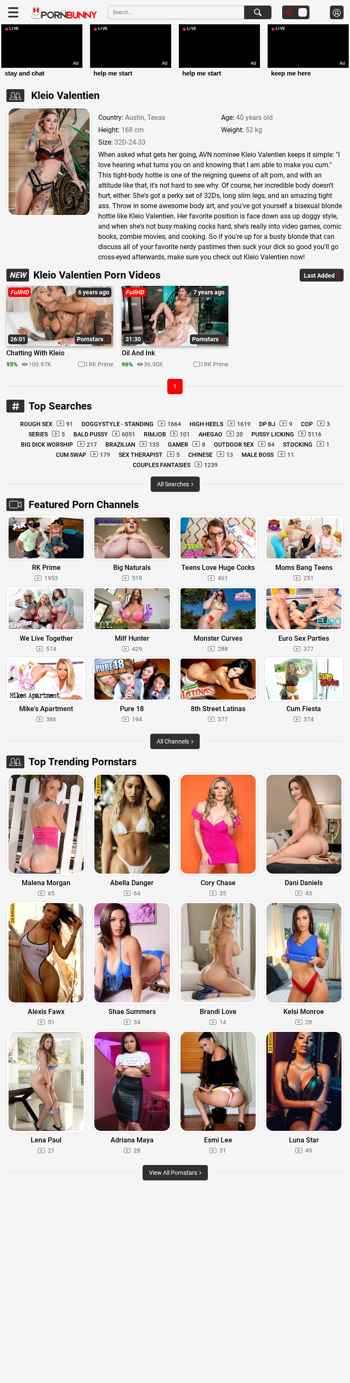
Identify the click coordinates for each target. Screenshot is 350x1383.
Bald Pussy (104, 434)
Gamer (186, 444)
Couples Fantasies (175, 465)
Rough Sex (46, 424)
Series (47, 434)
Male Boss (268, 454)
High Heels (220, 424)
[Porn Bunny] (64, 13)
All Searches (173, 484)
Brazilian (132, 444)
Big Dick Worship (59, 444)
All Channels (173, 741)
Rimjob (167, 434)
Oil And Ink (138, 353)
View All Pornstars (173, 1172)
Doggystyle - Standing (131, 424)
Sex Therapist (149, 454)
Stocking (306, 444)
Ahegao (220, 434)
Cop (315, 424)
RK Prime (101, 364)
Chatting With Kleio (35, 353)
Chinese (210, 454)
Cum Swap (83, 454)
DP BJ (275, 424)
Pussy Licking (286, 434)
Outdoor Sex (244, 444)
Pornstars (91, 339)
